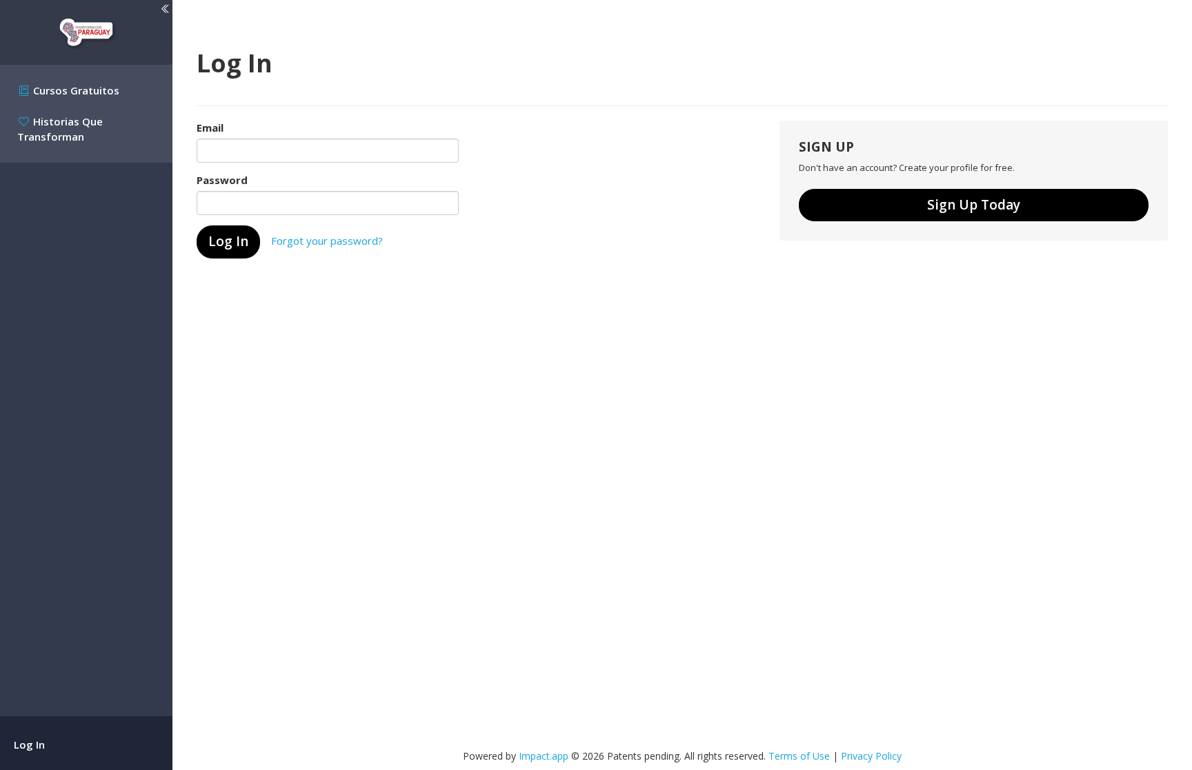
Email (210, 127)
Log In (29, 744)
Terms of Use (799, 755)
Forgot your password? (327, 240)
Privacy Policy (871, 755)
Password (222, 180)
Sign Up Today (973, 205)
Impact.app (543, 755)
